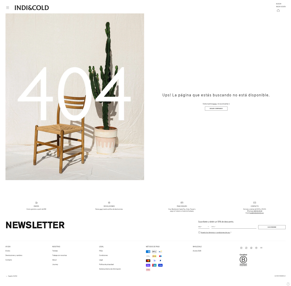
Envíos (7, 251)
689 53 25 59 (258, 211)
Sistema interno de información (110, 269)
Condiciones (103, 255)
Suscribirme (272, 227)
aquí (101, 209)
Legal (101, 260)
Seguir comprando (216, 108)
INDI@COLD (282, 276)
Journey (55, 264)
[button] (7, 8)
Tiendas (55, 251)
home (215, 104)
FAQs (101, 251)
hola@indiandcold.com (256, 213)
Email (213, 226)
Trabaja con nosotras (59, 255)
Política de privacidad (106, 264)
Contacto (8, 260)
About (54, 260)
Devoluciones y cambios (13, 255)
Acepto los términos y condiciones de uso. (215, 232)
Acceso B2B (197, 251)
